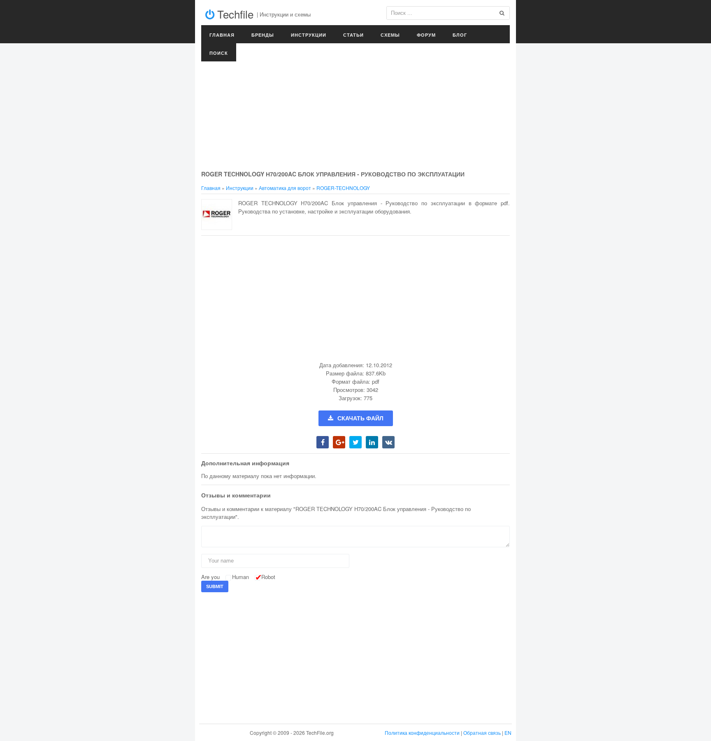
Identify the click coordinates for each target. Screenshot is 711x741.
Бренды (262, 35)
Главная (222, 35)
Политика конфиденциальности (422, 732)
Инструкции (308, 35)
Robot (268, 577)
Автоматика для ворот (285, 187)
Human (240, 577)
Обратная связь (482, 732)
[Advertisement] (355, 107)
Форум (426, 35)
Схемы (390, 35)
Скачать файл (360, 418)
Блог (460, 35)
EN (507, 732)
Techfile (233, 13)
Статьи (353, 35)
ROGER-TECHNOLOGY (343, 187)
